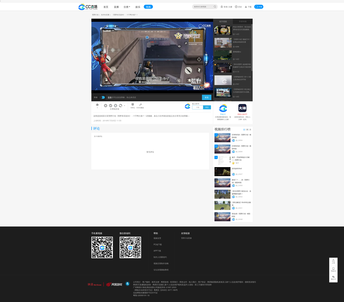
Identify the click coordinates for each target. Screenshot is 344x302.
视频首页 (157, 238)
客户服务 (146, 282)
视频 (148, 6)
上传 (333, 263)
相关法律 (155, 282)
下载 (249, 6)
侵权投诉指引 (250, 282)
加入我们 (192, 282)
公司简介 (137, 282)
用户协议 (202, 282)
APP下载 (157, 251)
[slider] (184, 90)
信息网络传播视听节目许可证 (145, 292)
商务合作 (183, 282)
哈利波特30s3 (237, 168)
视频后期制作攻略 (161, 263)
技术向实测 (105, 14)
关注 (207, 107)
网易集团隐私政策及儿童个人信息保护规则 (225, 282)
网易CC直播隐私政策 (142, 284)
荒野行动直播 (186, 238)
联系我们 (174, 282)
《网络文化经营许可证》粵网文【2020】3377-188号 (155, 290)
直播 (116, 6)
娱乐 (137, 6)
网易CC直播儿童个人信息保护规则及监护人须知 (173, 284)
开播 (260, 7)
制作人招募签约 (160, 257)
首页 (105, 6)
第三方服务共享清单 (203, 284)
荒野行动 (95, 14)
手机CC (333, 271)
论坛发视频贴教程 (161, 270)
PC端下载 (158, 244)
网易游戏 (165, 282)
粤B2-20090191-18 (141, 295)
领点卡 (333, 279)
